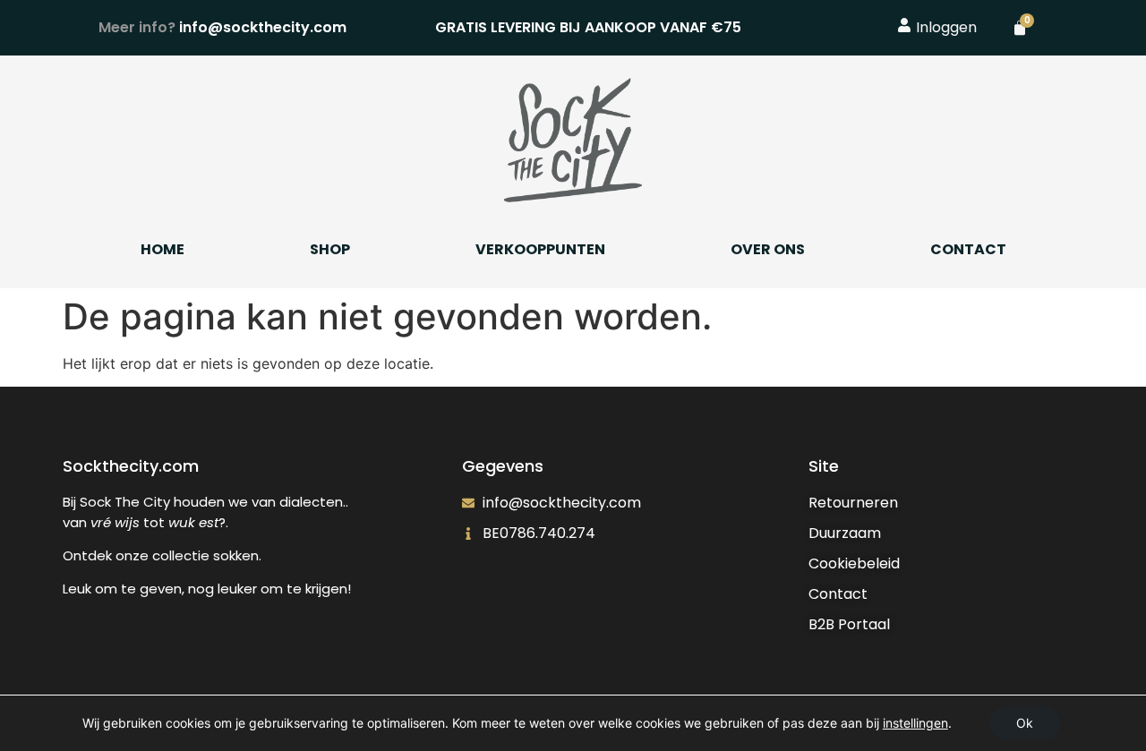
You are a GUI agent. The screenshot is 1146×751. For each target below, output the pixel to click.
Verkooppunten (540, 249)
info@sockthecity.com (222, 27)
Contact (968, 249)
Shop (330, 249)
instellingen (915, 722)
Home (162, 249)
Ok (1024, 722)
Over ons (768, 249)
